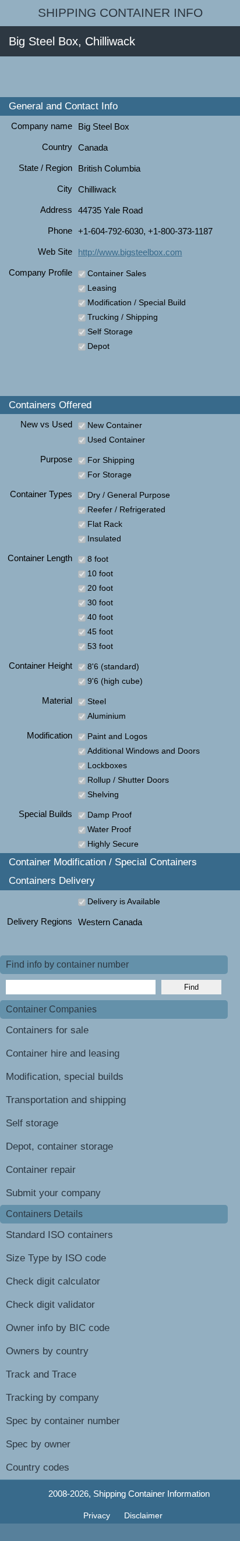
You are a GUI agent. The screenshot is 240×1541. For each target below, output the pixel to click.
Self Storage (110, 331)
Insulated (104, 538)
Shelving (103, 794)
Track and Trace (41, 1374)
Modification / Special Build (136, 302)
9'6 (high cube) (115, 681)
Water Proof (109, 829)
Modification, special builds (64, 1076)
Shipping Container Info (120, 13)
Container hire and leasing (62, 1053)
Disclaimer (143, 1515)
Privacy (97, 1515)
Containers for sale (47, 1030)
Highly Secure (113, 843)
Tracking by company (52, 1397)
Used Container (116, 439)
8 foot (97, 558)
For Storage (109, 474)
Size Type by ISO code (56, 1258)
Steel (96, 701)
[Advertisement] (120, 76)
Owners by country (47, 1351)
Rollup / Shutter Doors (128, 779)
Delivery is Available (123, 901)
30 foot (100, 602)
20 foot (100, 588)
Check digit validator (50, 1304)
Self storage (32, 1123)
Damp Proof (109, 814)
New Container (114, 425)
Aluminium (106, 715)
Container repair (41, 1169)
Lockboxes (107, 765)
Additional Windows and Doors (143, 750)
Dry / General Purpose (128, 495)
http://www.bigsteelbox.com (130, 252)
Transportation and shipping (66, 1099)
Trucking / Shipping (122, 317)
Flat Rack (104, 524)
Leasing (102, 287)
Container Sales (116, 273)
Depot (98, 346)
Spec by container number (63, 1420)
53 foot (100, 646)
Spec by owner (38, 1444)
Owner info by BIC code (58, 1327)
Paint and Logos (117, 736)
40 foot (100, 617)
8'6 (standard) (113, 666)
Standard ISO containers (59, 1234)
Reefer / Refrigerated (126, 509)
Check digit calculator (53, 1281)
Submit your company (53, 1192)
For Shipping (111, 460)
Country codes (37, 1467)
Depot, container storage (59, 1146)
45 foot (100, 631)
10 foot (100, 573)
